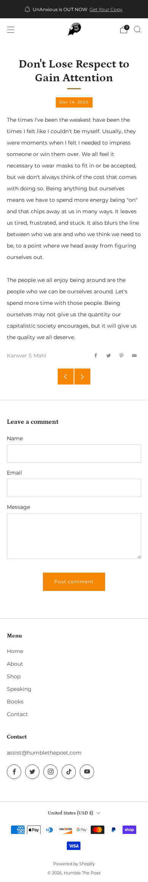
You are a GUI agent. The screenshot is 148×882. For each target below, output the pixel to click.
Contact (17, 714)
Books (15, 702)
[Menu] (10, 30)
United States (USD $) (70, 813)
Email (14, 473)
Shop (13, 676)
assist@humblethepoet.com (44, 753)
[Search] (137, 29)
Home (15, 651)
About (15, 664)
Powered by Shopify (74, 863)
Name (15, 438)
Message (18, 507)
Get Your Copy (106, 9)
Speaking (19, 689)
